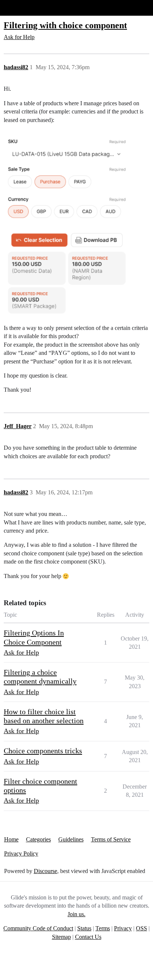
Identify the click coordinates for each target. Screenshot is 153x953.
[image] (67, 223)
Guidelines (71, 839)
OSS (141, 928)
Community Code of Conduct (38, 928)
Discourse (45, 871)
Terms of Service (111, 839)
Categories (38, 839)
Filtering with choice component (65, 25)
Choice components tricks (43, 751)
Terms (102, 928)
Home (11, 839)
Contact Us (88, 937)
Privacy (123, 928)
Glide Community (25, 7)
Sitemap (61, 937)
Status (84, 928)
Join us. (76, 914)
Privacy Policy (21, 853)
